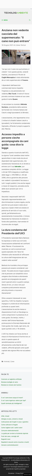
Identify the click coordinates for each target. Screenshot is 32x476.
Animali (7, 361)
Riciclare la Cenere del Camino (11, 385)
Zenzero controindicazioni (9, 445)
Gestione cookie (27, 474)
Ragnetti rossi (5, 439)
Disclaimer (11, 473)
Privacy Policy (20, 473)
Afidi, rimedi (5, 416)
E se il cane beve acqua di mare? (12, 397)
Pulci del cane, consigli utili (10, 436)
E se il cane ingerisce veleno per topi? (13, 400)
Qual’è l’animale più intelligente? (11, 403)
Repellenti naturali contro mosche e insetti (15, 442)
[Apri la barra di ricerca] (29, 20)
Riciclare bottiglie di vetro (9, 382)
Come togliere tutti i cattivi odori (11, 427)
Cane (12, 361)
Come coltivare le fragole (9, 425)
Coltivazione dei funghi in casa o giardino (14, 422)
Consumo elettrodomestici (10, 430)
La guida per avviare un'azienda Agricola (14, 433)
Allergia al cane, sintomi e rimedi (12, 419)
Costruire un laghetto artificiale (11, 379)
